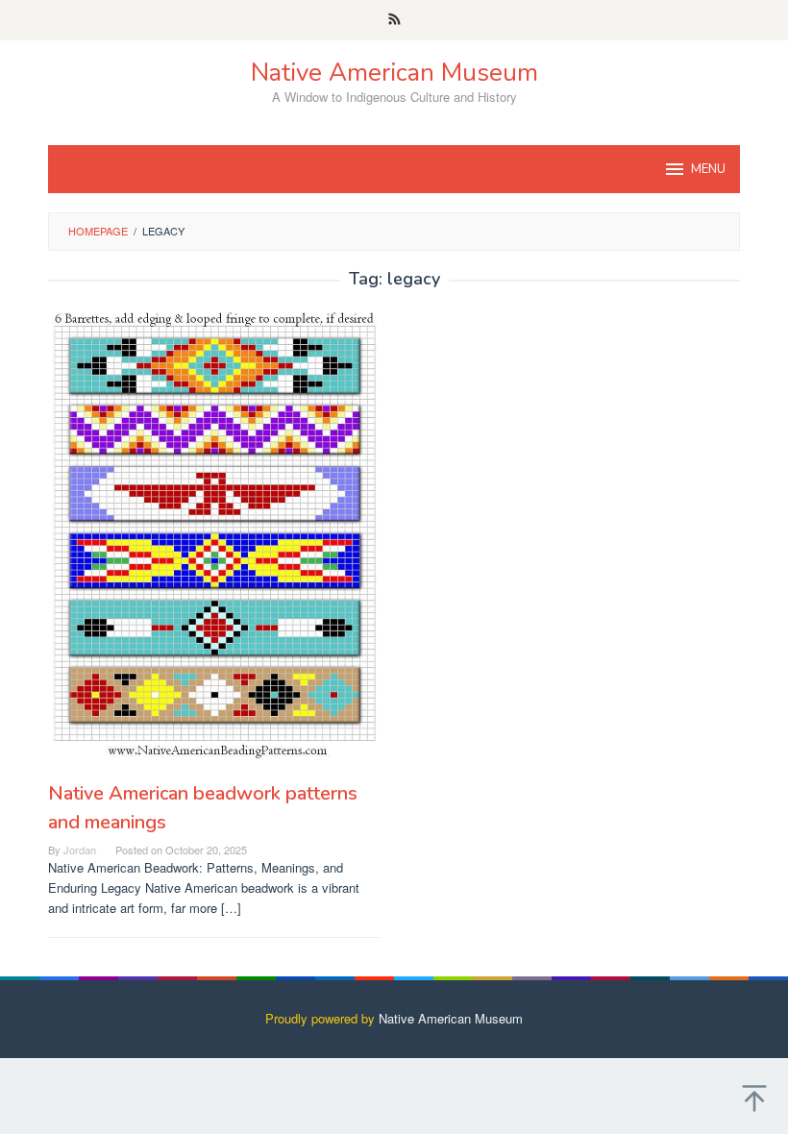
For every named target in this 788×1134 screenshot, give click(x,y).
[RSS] (394, 20)
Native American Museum (394, 72)
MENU (708, 169)
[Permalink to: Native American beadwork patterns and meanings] (214, 534)
